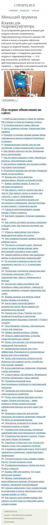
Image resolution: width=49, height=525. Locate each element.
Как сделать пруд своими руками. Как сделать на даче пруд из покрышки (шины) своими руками (22, 501)
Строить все (24, 5)
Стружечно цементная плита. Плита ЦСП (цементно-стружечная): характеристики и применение (24, 452)
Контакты (7, 515)
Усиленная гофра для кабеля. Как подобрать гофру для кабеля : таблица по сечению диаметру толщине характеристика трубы (23, 288)
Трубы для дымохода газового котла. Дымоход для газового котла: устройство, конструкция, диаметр (22, 361)
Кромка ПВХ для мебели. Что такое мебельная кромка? (20, 473)
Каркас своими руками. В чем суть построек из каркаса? (20, 185)
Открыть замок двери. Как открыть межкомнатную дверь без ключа (20, 233)
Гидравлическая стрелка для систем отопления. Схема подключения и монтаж (22, 146)
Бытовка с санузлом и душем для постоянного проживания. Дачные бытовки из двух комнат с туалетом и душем (23, 203)
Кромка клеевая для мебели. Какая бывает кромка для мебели (20, 298)
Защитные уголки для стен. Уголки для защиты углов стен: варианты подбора (22, 444)
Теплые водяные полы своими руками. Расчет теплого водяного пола (22, 460)
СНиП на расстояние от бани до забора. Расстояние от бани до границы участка (22, 120)
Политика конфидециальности (14, 518)
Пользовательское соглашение (21, 515)
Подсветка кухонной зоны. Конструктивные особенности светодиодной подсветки (23, 384)
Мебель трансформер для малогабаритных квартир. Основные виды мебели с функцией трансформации (22, 481)
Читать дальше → (9, 100)
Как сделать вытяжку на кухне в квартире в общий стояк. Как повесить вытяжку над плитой (24, 225)
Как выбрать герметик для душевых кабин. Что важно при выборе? (24, 165)
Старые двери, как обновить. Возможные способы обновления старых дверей (24, 376)
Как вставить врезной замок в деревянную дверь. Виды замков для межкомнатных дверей (20, 306)
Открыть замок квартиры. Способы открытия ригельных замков (20, 337)
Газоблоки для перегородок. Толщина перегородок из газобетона (22, 392)
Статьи (35, 10)
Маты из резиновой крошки (18, 419)
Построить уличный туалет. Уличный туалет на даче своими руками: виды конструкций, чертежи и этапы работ (21, 248)
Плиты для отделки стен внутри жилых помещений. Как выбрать (22, 344)
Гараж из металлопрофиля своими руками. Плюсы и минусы (20, 211)
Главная (13, 10)
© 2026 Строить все (10, 511)
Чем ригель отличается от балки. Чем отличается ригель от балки (22, 425)
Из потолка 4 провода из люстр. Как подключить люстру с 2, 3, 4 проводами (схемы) (21, 264)
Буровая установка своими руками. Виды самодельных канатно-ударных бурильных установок (23, 138)
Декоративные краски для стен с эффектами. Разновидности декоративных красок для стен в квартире (23, 352)
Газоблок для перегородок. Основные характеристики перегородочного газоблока (23, 431)
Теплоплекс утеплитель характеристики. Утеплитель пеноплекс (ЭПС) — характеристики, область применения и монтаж (23, 275)
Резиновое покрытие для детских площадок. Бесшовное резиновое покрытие (23, 415)
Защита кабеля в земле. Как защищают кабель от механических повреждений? (22, 256)
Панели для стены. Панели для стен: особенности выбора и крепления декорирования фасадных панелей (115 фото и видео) (24, 317)
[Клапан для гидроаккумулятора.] (24, 84)
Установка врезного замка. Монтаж (21, 125)
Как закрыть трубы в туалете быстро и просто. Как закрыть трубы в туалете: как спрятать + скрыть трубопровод (22, 193)
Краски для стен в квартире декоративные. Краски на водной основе (22, 178)
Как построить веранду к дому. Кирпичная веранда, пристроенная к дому (23, 159)
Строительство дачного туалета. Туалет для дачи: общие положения (23, 437)
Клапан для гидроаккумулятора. (18, 24)
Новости (24, 10)
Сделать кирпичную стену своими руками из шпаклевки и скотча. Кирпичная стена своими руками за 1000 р (24, 491)
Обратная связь (9, 522)
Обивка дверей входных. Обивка (21, 332)
